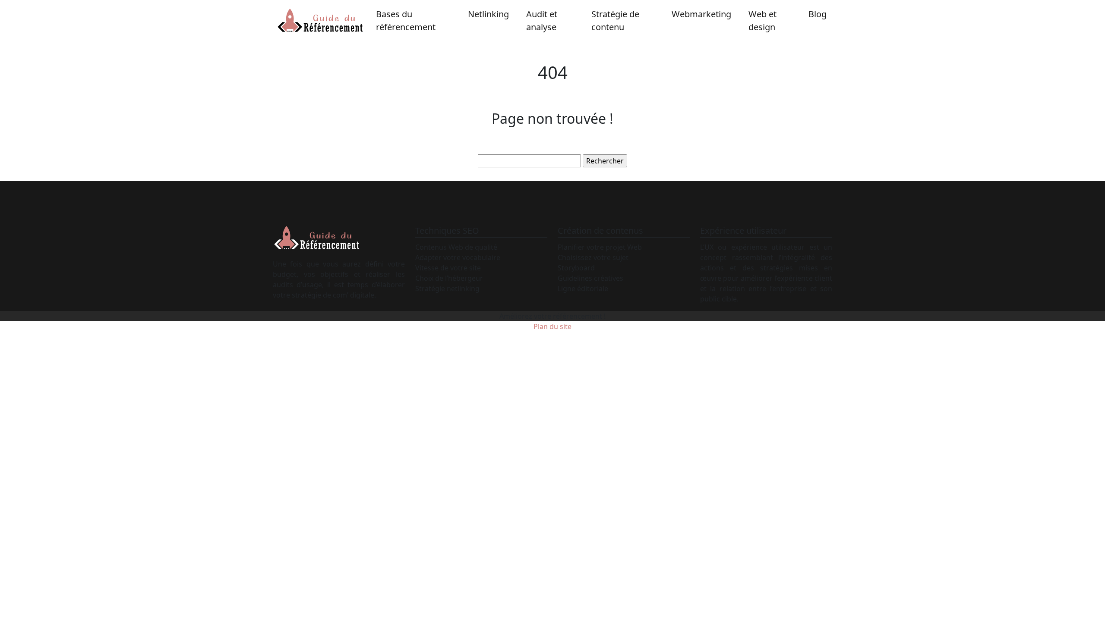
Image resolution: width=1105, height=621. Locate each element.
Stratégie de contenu (615, 20)
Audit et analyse (541, 20)
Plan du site (552, 326)
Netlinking (488, 14)
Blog (817, 14)
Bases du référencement (406, 20)
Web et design (762, 20)
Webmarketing (701, 14)
